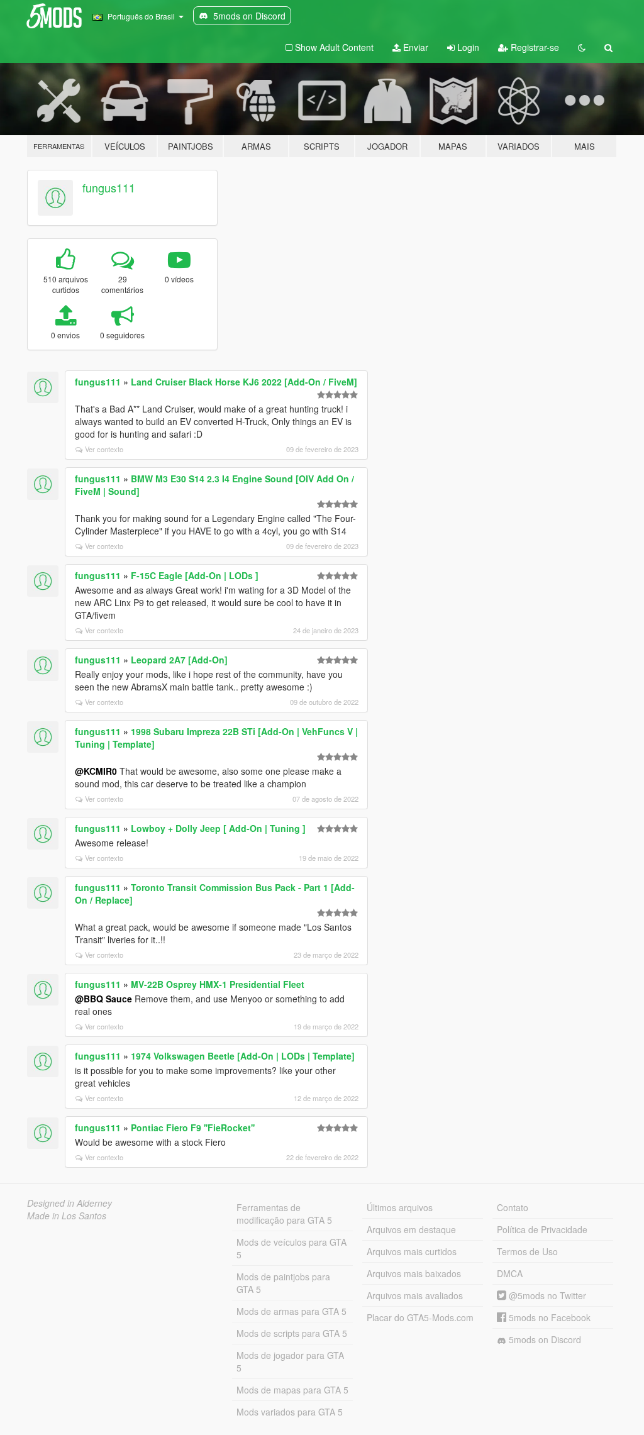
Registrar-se (533, 47)
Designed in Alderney (69, 1203)
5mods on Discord (543, 1339)
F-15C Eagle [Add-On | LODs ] (194, 575)
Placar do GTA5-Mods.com (420, 1317)
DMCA (510, 1273)
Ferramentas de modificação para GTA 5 (284, 1213)
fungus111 (108, 187)
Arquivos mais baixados (414, 1273)
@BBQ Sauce (103, 998)
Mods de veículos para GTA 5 (291, 1248)
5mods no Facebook (548, 1317)
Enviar (414, 47)
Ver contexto (104, 449)
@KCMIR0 (96, 771)
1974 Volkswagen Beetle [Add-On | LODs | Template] (243, 1056)
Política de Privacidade (542, 1229)
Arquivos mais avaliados (415, 1295)
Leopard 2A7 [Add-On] (179, 659)
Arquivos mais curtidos (412, 1251)
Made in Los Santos (66, 1215)
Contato (512, 1207)
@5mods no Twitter (546, 1295)
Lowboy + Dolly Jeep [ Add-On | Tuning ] (218, 828)
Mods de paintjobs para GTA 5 (283, 1282)
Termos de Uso (527, 1251)
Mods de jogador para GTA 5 (290, 1361)
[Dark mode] (582, 47)
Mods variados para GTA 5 (289, 1411)
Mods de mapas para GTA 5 (292, 1389)
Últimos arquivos (400, 1207)
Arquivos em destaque (411, 1229)
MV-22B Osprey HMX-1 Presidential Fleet (217, 984)
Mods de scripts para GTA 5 (291, 1333)
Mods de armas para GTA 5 (291, 1311)
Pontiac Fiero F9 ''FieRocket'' (193, 1127)
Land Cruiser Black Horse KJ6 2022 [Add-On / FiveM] (244, 381)
